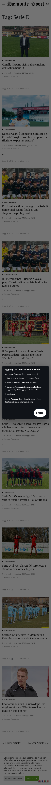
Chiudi (40, 413)
